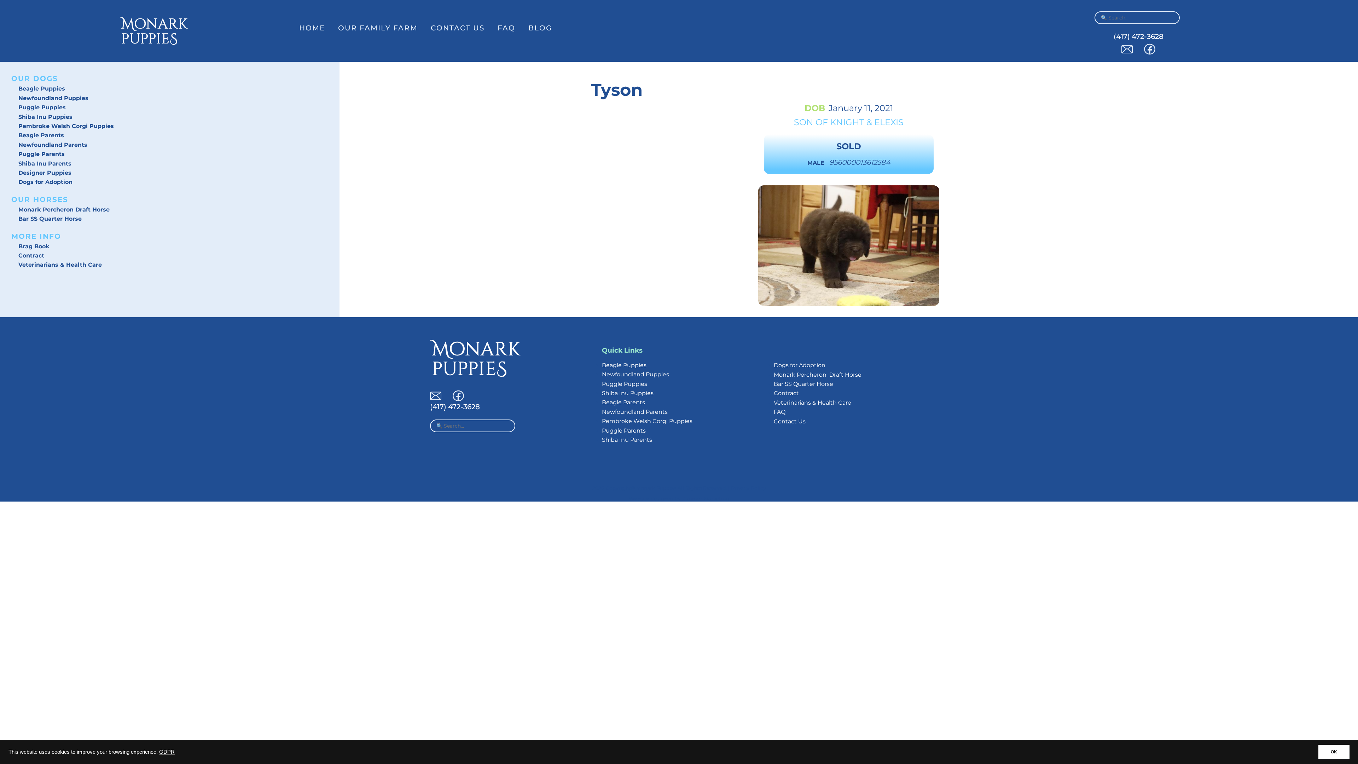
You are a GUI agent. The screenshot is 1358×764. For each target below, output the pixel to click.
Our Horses (39, 199)
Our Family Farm (378, 28)
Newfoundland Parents (52, 144)
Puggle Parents (41, 154)
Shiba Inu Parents (44, 163)
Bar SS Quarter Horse (50, 218)
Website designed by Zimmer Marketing (679, 499)
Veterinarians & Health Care (60, 264)
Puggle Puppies (42, 107)
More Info (36, 236)
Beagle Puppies (41, 88)
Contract (31, 255)
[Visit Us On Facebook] (1149, 53)
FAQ (506, 28)
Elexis (889, 122)
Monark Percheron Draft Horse (64, 209)
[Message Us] (1127, 53)
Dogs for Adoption (45, 182)
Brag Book (34, 246)
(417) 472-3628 (1138, 36)
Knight (847, 122)
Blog (540, 28)
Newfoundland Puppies (53, 98)
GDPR (167, 752)
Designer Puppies (44, 172)
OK (1334, 751)
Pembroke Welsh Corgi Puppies (66, 126)
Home (312, 28)
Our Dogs (34, 78)
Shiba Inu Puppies (45, 117)
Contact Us (457, 28)
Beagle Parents (41, 135)
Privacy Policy (748, 488)
